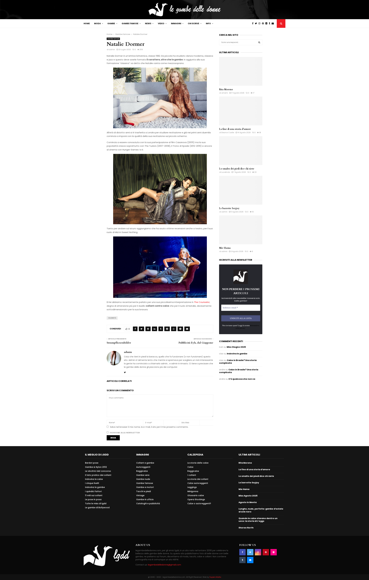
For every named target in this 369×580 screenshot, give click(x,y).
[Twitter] (256, 23)
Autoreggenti (143, 467)
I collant (191, 475)
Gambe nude (143, 479)
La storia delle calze (197, 463)
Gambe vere (142, 475)
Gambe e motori (145, 487)
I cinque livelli (92, 483)
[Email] (273, 23)
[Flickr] (267, 23)
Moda (97, 23)
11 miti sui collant (93, 495)
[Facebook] (253, 23)
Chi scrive (193, 23)
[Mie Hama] (240, 229)
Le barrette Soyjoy (229, 208)
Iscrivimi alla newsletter (124, 432)
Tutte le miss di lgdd (95, 503)
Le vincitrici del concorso (98, 471)
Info (208, 23)
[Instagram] (260, 23)
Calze (190, 467)
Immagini (176, 23)
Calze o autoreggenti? (199, 503)
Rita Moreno (226, 89)
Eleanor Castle (227, 132)
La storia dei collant (197, 479)
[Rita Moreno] (240, 71)
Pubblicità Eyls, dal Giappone (196, 343)
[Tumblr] (270, 23)
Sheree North (246, 527)
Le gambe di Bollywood (97, 507)
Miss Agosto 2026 (248, 495)
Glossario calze (195, 495)
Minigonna (192, 491)
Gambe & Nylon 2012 (96, 467)
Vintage (140, 495)
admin (112, 49)
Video (161, 23)
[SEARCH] (259, 42)
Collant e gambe (145, 463)
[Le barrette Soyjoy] (240, 190)
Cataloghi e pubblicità (148, 503)
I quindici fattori (93, 491)
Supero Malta (215, 577)
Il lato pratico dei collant (98, 475)
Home (87, 23)
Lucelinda (225, 172)
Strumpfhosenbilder (119, 343)
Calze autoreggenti (197, 483)
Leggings (192, 487)
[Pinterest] (263, 23)
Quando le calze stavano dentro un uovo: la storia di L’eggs (258, 520)
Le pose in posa (93, 499)
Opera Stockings (196, 499)
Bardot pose (91, 463)
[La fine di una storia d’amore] (240, 111)
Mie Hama (225, 248)
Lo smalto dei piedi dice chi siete (236, 168)
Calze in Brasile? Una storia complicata (238, 362)
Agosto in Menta (248, 502)
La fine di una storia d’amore (235, 129)
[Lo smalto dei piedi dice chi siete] (240, 150)
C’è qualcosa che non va (241, 379)
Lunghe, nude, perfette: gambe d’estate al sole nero (261, 510)
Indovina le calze (94, 479)
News (148, 23)
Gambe (111, 23)
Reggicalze (142, 471)
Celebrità (112, 318)
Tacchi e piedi (143, 491)
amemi (224, 93)
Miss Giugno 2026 (236, 347)
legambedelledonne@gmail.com (164, 564)
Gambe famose (130, 23)
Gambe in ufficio (145, 499)
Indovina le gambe (237, 353)
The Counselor (202, 302)
